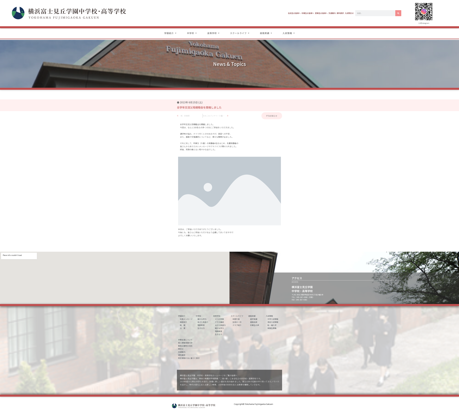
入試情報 (287, 33)
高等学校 (212, 33)
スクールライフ (238, 33)
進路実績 (264, 33)
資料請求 (340, 13)
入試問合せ (349, 13)
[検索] (398, 13)
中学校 (190, 33)
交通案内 (332, 13)
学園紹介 (169, 33)
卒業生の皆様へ (307, 13)
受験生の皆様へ (321, 13)
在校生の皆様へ (294, 13)
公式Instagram (423, 23)
